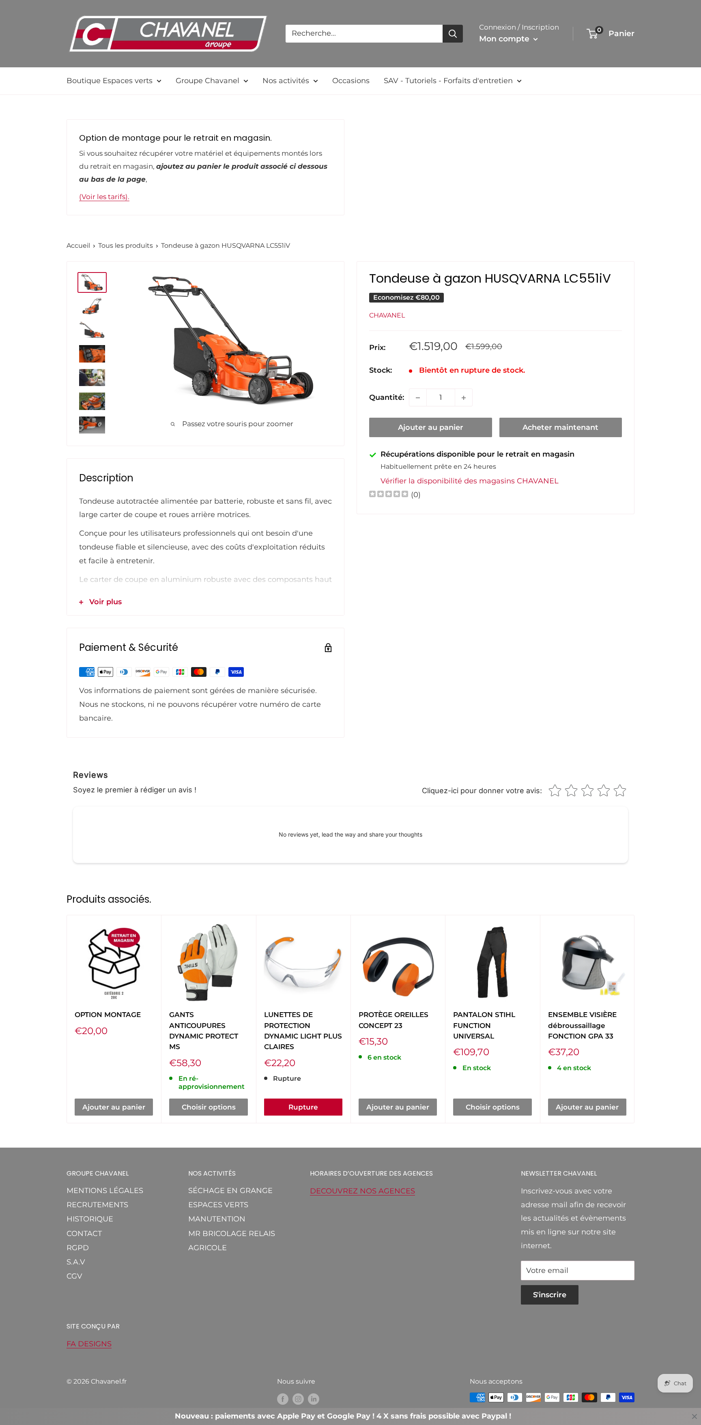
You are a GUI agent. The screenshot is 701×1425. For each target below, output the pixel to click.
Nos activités (285, 80)
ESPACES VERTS (218, 1204)
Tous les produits (125, 245)
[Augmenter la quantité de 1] (463, 397)
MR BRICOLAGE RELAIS (231, 1233)
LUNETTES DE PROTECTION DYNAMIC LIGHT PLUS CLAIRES (303, 1031)
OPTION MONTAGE (108, 1015)
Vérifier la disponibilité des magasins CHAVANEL (470, 480)
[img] (388, 495)
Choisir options (209, 1107)
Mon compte (505, 38)
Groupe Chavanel (207, 80)
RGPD (78, 1247)
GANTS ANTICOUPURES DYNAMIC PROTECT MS (203, 1031)
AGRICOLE (207, 1247)
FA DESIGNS (89, 1343)
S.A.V (76, 1262)
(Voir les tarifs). (104, 197)
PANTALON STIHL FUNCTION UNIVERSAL (484, 1025)
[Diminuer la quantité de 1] (417, 397)
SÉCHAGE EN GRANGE (230, 1190)
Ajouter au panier (430, 427)
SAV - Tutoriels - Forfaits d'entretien (448, 80)
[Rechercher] (453, 34)
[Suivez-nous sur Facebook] (282, 1399)
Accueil (78, 245)
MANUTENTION (216, 1219)
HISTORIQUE (90, 1219)
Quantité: (386, 397)
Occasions (351, 80)
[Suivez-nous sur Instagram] (298, 1399)
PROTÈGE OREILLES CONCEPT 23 (393, 1020)
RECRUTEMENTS (97, 1204)
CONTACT (84, 1233)
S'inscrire (549, 1294)
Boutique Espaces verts (110, 80)
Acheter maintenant (560, 427)
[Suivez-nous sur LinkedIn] (313, 1399)
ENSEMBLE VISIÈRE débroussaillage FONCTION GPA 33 (582, 1025)
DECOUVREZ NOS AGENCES (362, 1191)
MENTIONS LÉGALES (105, 1190)
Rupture (303, 1107)
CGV (74, 1276)
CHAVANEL (387, 315)
